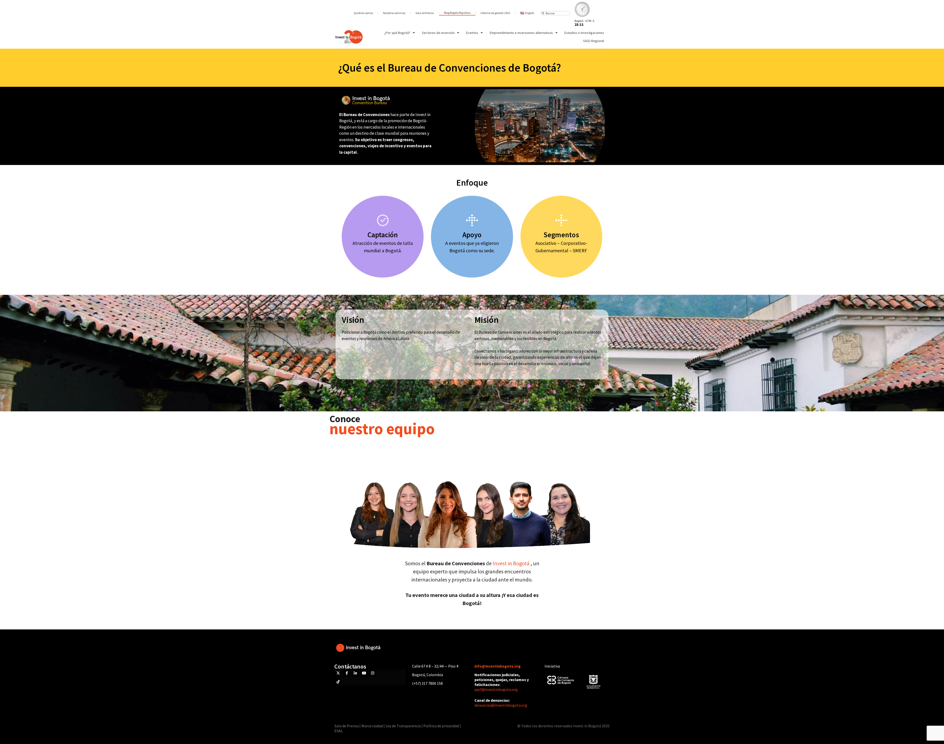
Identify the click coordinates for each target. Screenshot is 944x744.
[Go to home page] (349, 36)
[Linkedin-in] (355, 673)
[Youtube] (364, 673)
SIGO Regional (593, 41)
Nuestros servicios (394, 13)
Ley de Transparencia (403, 725)
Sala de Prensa (424, 13)
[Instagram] (372, 673)
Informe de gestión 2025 (495, 13)
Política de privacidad (441, 725)
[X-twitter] (338, 673)
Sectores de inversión (438, 32)
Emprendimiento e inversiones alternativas (521, 32)
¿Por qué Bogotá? (397, 32)
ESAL (338, 730)
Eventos (472, 32)
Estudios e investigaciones (584, 32)
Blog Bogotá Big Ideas (457, 13)
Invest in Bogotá (512, 563)
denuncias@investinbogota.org (500, 705)
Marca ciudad (372, 725)
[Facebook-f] (346, 673)
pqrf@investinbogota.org (496, 689)
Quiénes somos (363, 13)
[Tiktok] (338, 681)
